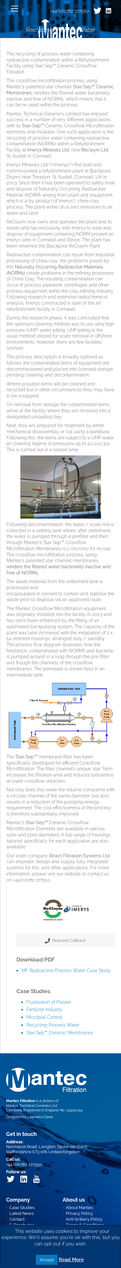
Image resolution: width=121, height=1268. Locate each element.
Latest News (21, 1213)
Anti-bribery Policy (84, 1219)
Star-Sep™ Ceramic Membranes (59, 1032)
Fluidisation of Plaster (48, 1002)
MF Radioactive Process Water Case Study (66, 970)
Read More (71, 1260)
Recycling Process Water (52, 1025)
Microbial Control (44, 1017)
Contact (17, 1219)
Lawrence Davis (40, 1117)
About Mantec (79, 1207)
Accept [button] (47, 1259)
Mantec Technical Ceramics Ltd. (32, 1106)
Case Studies (22, 1207)
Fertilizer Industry (44, 1009)
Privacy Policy (79, 1213)
